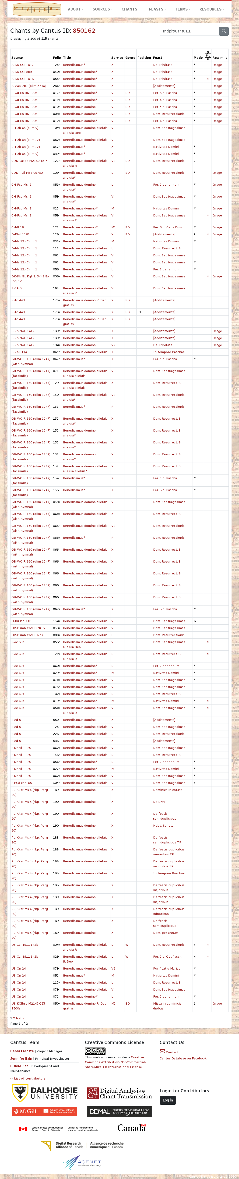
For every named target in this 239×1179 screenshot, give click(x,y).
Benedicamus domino (79, 86)
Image (217, 65)
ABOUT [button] (74, 9)
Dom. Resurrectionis (169, 114)
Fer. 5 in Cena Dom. (168, 227)
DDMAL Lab (19, 1066)
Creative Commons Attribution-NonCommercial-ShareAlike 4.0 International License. (115, 1062)
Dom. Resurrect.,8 (166, 248)
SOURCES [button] (101, 9)
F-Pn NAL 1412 (22, 331)
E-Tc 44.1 (18, 300)
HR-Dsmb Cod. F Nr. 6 (27, 635)
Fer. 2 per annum (166, 185)
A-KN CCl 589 (21, 72)
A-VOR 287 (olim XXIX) (28, 86)
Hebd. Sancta (163, 826)
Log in (168, 1100)
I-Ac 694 (17, 666)
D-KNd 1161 (20, 234)
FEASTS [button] (156, 9)
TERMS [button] (181, 9)
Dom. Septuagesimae (169, 128)
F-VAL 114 (19, 352)
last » (20, 1018)
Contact (172, 1052)
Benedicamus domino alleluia (85, 140)
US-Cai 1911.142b (24, 945)
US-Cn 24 (18, 968)
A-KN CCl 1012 (22, 65)
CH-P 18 (17, 227)
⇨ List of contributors (28, 1078)
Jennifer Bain (21, 1059)
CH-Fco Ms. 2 (21, 185)
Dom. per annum (166, 933)
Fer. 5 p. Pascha (165, 93)
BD (127, 93)
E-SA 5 (16, 288)
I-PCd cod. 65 (21, 783)
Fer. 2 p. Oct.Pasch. (167, 957)
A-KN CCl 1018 (22, 79)
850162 (84, 30)
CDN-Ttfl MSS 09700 (27, 173)
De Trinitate (162, 65)
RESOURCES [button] (210, 9)
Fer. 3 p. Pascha (165, 107)
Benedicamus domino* (80, 72)
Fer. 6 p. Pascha (165, 121)
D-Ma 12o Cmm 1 (24, 241)
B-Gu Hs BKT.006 (24, 93)
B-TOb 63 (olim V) (25, 128)
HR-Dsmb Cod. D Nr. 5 (28, 628)
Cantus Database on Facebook (183, 1058)
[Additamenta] (164, 86)
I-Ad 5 (16, 720)
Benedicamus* (74, 65)
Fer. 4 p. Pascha (165, 100)
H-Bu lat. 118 (21, 621)
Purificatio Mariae (166, 968)
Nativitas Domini (166, 147)
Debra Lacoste (22, 1051)
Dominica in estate (168, 790)
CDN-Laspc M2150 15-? (29, 161)
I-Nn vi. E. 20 (21, 748)
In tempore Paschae (169, 352)
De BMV (159, 802)
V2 (113, 114)
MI (113, 227)
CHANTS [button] (129, 9)
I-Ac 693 (17, 642)
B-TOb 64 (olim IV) (25, 140)
